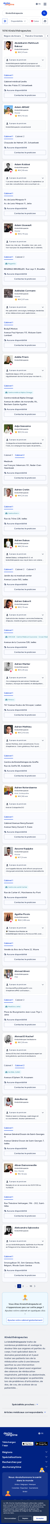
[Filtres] (5, 21)
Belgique (24, 1484)
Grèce (17, 1484)
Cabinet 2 (19, 136)
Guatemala (33, 1488)
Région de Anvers (12, 36)
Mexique (32, 1484)
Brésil (25, 1491)
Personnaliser (10, 1518)
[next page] (35, 1286)
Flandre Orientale (34, 36)
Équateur (24, 1488)
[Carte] (45, 21)
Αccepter (40, 1518)
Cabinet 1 (8, 75)
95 (31, 1286)
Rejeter (25, 1518)
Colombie (15, 1488)
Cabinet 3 (31, 569)
